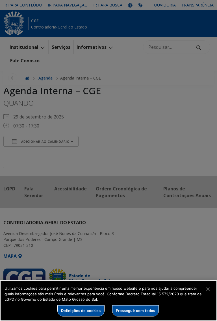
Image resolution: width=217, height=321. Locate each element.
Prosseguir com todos (135, 310)
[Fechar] (208, 289)
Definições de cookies (81, 310)
